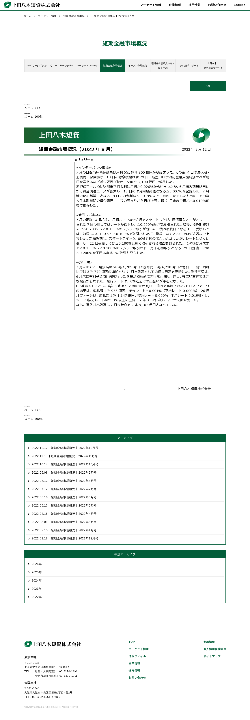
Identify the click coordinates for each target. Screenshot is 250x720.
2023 (35, 588)
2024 (35, 580)
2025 (35, 572)
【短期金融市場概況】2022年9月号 (64, 472)
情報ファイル (137, 656)
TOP (132, 641)
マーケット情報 (47, 15)
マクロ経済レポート (188, 65)
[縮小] (25, 113)
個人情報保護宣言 (215, 648)
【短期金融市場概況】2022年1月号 (64, 530)
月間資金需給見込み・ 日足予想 (163, 65)
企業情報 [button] (175, 4)
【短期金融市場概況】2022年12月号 (65, 447)
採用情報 (194, 4)
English (239, 4)
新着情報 (209, 641)
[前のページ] (25, 104)
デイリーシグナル (36, 65)
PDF (208, 85)
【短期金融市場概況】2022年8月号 (64, 480)
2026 (35, 564)
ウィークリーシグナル (62, 65)
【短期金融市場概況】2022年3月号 (64, 522)
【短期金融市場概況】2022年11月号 (65, 456)
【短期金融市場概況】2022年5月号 (64, 505)
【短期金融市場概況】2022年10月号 (65, 464)
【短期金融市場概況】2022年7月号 (64, 489)
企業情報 (134, 663)
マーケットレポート (87, 65)
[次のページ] (28, 104)
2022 (35, 597)
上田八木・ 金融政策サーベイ (213, 65)
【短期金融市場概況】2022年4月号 (64, 513)
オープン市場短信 (137, 65)
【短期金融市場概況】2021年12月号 (65, 538)
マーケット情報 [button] (151, 4)
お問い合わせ (217, 4)
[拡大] (28, 113)
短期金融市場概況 (74, 15)
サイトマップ (212, 656)
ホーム (27, 15)
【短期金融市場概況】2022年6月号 (64, 497)
